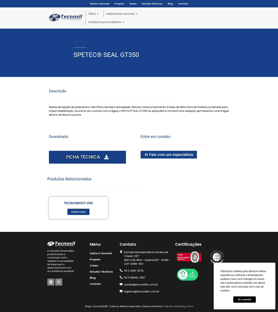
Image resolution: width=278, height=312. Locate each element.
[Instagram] (58, 282)
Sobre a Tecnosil (99, 3)
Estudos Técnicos (152, 3)
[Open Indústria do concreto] (137, 14)
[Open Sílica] (97, 14)
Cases (133, 3)
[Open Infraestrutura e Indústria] (123, 22)
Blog (170, 3)
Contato (183, 3)
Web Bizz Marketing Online (178, 306)
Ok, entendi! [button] (244, 299)
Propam (119, 3)
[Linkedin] (50, 282)
